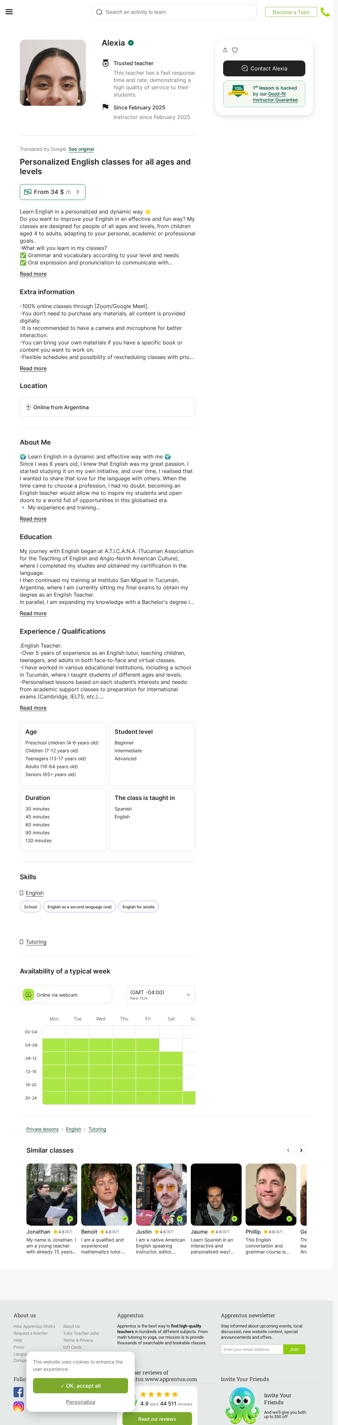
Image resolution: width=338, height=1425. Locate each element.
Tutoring (36, 941)
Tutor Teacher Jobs (81, 1333)
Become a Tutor (291, 12)
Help (18, 1340)
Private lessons (42, 1129)
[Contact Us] (325, 12)
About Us (71, 1326)
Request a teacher (31, 1333)
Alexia (113, 43)
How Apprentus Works (34, 1326)
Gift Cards (72, 1347)
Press (19, 1347)
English (35, 893)
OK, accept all (83, 1385)
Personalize (80, 1402)
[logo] (54, 12)
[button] (235, 50)
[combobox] (174, 12)
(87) (68, 1231)
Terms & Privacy (78, 1340)
